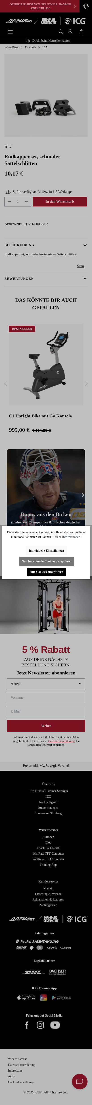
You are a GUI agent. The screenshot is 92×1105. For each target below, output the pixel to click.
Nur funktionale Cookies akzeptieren (46, 561)
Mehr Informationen (67, 537)
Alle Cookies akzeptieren (46, 572)
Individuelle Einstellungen (46, 550)
